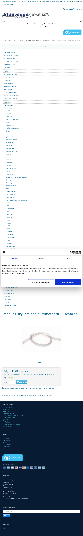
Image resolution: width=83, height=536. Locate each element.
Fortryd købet (7, 426)
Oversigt (5, 419)
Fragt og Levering (8, 421)
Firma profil (6, 409)
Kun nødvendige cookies (41, 282)
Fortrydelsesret (7, 407)
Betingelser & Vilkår (8, 413)
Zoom (42, 363)
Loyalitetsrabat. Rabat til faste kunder (14, 415)
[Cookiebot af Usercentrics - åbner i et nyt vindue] (72, 252)
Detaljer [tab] (41, 258)
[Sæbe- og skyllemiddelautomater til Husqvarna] (41, 339)
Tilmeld (6, 516)
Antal (6, 382)
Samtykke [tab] (14, 258)
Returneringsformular (9, 417)
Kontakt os (6, 411)
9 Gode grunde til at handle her (12, 424)
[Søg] (80, 21)
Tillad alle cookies (67, 282)
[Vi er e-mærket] (72, 32)
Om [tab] (68, 258)
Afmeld (13, 516)
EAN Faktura (6, 423)
